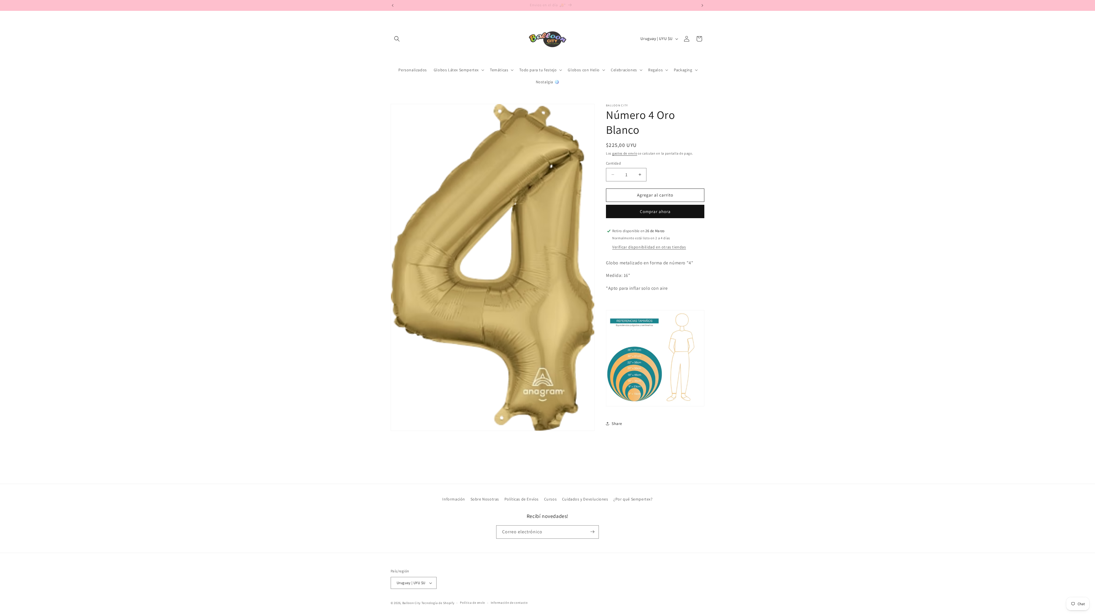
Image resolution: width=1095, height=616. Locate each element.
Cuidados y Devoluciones (585, 499)
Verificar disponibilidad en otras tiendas (649, 247)
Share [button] (617, 423)
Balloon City (411, 603)
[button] (397, 39)
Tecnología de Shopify (438, 603)
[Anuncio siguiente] (702, 5)
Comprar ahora (655, 211)
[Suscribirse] (592, 531)
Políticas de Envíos (521, 499)
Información (453, 499)
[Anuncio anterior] (392, 5)
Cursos (550, 499)
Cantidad (613, 163)
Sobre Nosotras (485, 499)
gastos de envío (624, 153)
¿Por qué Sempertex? (632, 499)
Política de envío (472, 603)
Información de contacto (509, 603)
